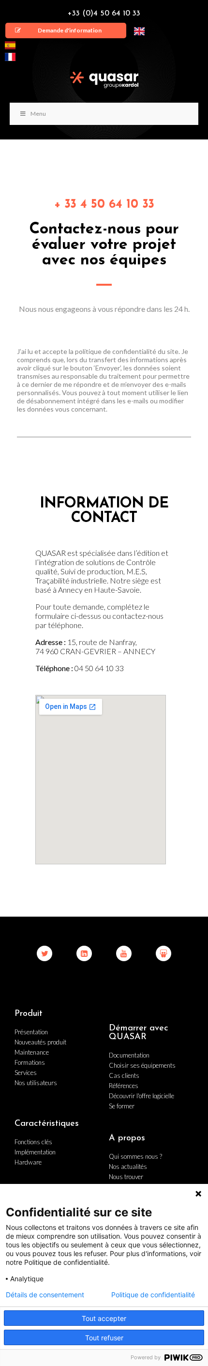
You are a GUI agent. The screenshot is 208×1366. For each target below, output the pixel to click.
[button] (65, 30)
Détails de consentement (45, 1295)
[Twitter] (44, 953)
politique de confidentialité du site (126, 351)
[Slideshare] (163, 953)
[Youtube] (124, 953)
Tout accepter (104, 1318)
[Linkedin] (84, 953)
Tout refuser (104, 1338)
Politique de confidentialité (153, 1295)
